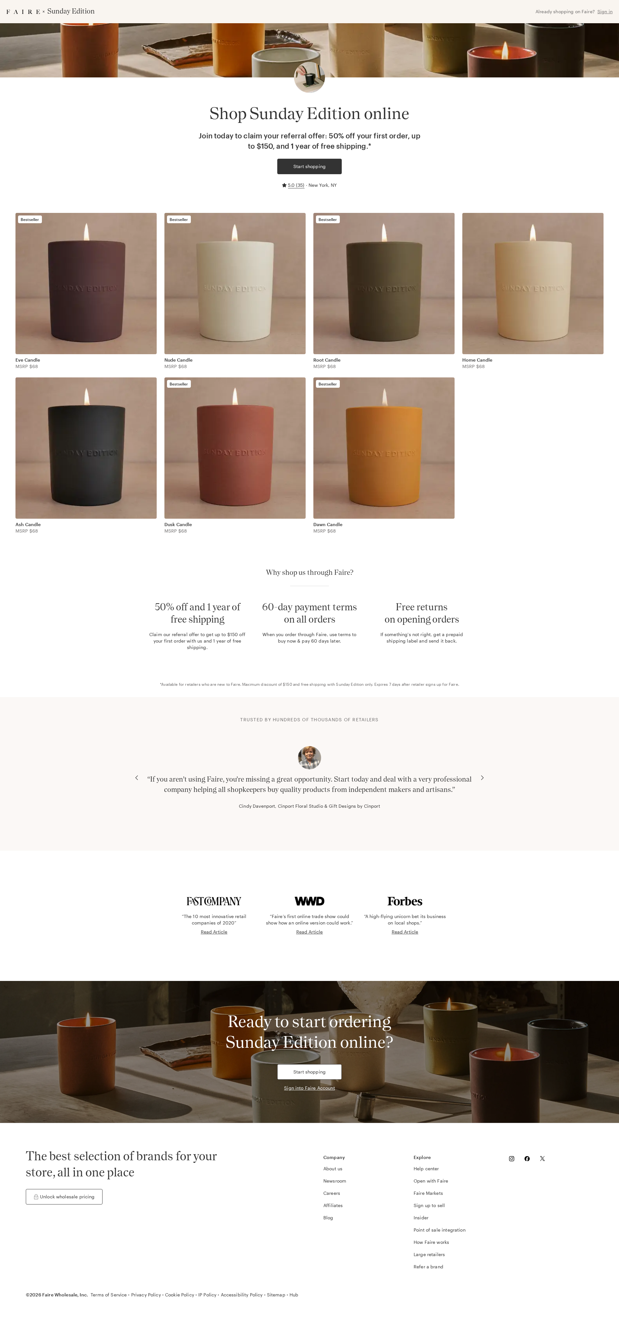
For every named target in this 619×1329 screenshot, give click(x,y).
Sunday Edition (350, 684)
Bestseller (30, 219)
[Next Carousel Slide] (482, 777)
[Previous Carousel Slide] (136, 777)
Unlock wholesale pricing (67, 1196)
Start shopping (309, 166)
